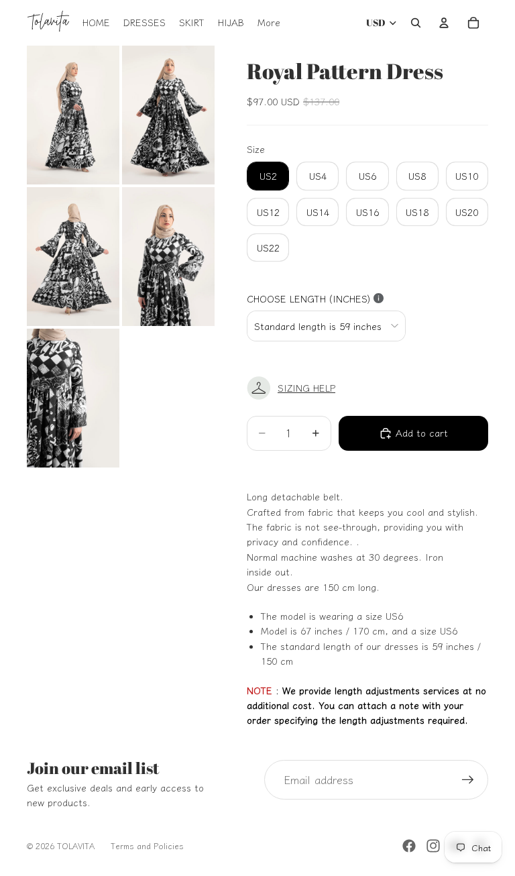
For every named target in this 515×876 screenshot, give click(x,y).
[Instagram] (433, 846)
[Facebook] (409, 846)
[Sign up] (468, 780)
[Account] (444, 23)
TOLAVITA (76, 845)
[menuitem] (269, 23)
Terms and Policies (147, 845)
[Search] (416, 23)
